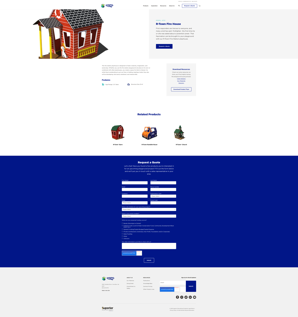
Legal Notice (191, 308)
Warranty (181, 83)
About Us (172, 6)
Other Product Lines (148, 289)
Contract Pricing (147, 286)
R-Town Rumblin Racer (149, 144)
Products (145, 6)
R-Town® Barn (118, 144)
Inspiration (154, 6)
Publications (146, 280)
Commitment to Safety (131, 287)
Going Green (130, 283)
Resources (163, 6)
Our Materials (181, 81)
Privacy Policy (173, 310)
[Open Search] (179, 5)
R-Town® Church (181, 144)
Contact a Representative (184, 1)
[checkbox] (149, 231)
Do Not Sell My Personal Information (185, 310)
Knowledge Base (147, 283)
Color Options (181, 78)
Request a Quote (189, 6)
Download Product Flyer (181, 89)
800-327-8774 (194, 1)
